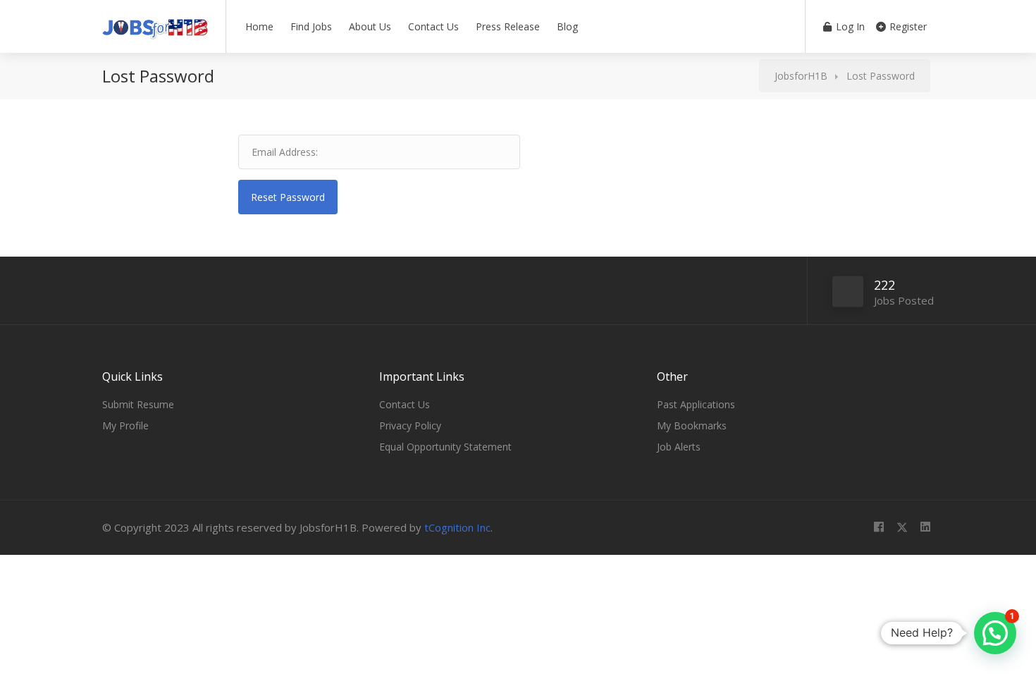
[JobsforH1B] (155, 24)
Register (907, 26)
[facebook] (878, 528)
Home (259, 26)
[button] (995, 633)
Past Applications (696, 404)
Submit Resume (138, 404)
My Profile (125, 425)
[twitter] (902, 528)
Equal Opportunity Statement (445, 446)
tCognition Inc (457, 527)
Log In (849, 26)
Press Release (508, 26)
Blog (567, 26)
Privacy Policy (410, 425)
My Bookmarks (692, 425)
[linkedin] (925, 528)
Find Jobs (311, 26)
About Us (370, 26)
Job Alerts (679, 446)
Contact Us (433, 26)
